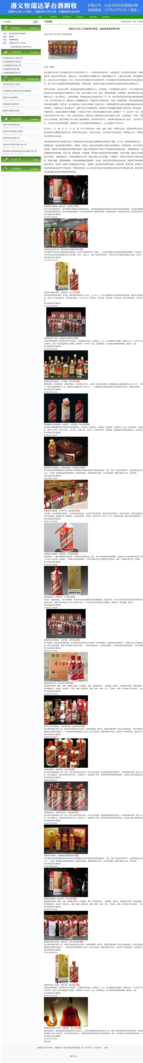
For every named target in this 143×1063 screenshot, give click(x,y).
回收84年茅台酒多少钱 (11, 138)
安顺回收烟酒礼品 (11, 73)
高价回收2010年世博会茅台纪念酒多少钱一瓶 (20, 151)
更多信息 (47, 1041)
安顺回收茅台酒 (10, 69)
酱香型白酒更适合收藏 (11, 110)
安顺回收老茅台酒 (11, 61)
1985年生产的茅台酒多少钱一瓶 (14, 144)
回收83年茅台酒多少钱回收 (13, 131)
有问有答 (93, 17)
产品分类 (66, 17)
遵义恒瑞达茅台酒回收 (52, 214)
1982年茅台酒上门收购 (11, 84)
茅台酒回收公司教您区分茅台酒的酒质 (17, 91)
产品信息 (53, 17)
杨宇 (106, 1047)
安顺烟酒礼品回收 (11, 65)
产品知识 (79, 17)
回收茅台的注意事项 (10, 97)
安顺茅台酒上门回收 (11, 58)
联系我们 (106, 17)
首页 (40, 17)
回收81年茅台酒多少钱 (11, 125)
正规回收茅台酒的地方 (11, 104)
